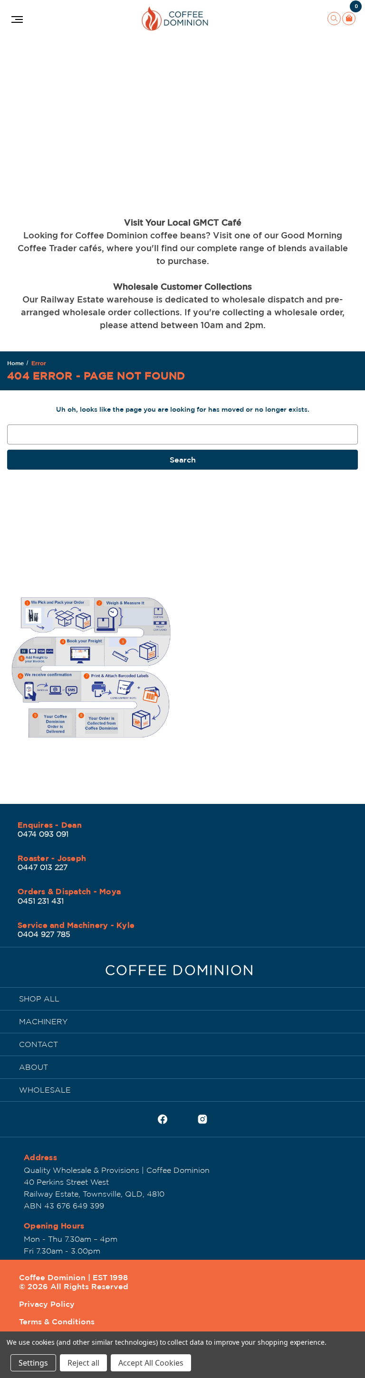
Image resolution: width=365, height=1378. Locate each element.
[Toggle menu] (16, 18)
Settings (33, 1363)
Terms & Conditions (57, 1321)
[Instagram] (202, 1119)
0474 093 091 (43, 834)
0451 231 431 (41, 901)
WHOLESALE (45, 1089)
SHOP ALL (39, 998)
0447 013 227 (42, 867)
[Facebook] (162, 1119)
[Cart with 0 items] (348, 18)
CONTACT (38, 1044)
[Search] (334, 18)
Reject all (83, 1363)
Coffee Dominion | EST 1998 (73, 1277)
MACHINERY (43, 1021)
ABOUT (33, 1067)
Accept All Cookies (150, 1363)
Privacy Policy (47, 1304)
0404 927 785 (44, 934)
